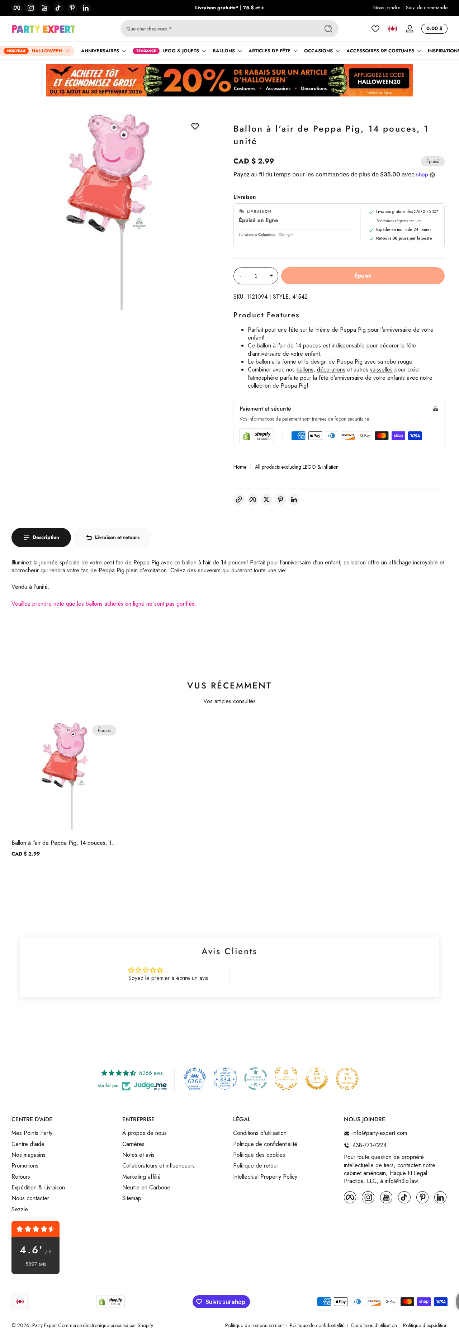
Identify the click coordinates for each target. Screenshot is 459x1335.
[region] (229, 7)
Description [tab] (46, 537)
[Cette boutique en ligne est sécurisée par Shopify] (257, 436)
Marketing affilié (141, 1177)
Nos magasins (28, 1155)
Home (239, 467)
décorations (331, 369)
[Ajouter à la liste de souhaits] (195, 126)
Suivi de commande (427, 7)
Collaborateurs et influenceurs (158, 1166)
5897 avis (35, 1264)
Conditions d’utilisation (374, 1325)
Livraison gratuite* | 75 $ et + (229, 7)
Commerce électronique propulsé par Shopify (105, 1325)
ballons (305, 369)
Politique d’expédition (425, 1325)
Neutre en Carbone (146, 1188)
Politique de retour (255, 1166)
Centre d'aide (27, 1144)
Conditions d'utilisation (260, 1133)
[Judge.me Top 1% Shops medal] (316, 1078)
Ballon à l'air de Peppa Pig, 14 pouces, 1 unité (61, 843)
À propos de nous (144, 1133)
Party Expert (44, 1325)
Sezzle (19, 1209)
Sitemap (131, 1199)
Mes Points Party (31, 1133)
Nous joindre (386, 7)
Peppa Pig (294, 386)
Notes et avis (138, 1155)
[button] (392, 28)
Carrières (133, 1144)
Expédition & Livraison (38, 1188)
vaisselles (381, 369)
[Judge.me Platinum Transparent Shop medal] (255, 1078)
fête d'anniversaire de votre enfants (362, 378)
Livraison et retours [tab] (117, 537)
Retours (20, 1177)
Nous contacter (30, 1199)
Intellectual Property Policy (265, 1177)
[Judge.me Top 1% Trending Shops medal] (347, 1078)
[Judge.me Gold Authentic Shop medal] (286, 1078)
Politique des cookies (259, 1155)
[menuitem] (63, 1133)
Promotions (24, 1166)
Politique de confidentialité (265, 1144)
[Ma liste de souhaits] (375, 28)
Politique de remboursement (254, 1325)
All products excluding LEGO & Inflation (297, 467)
